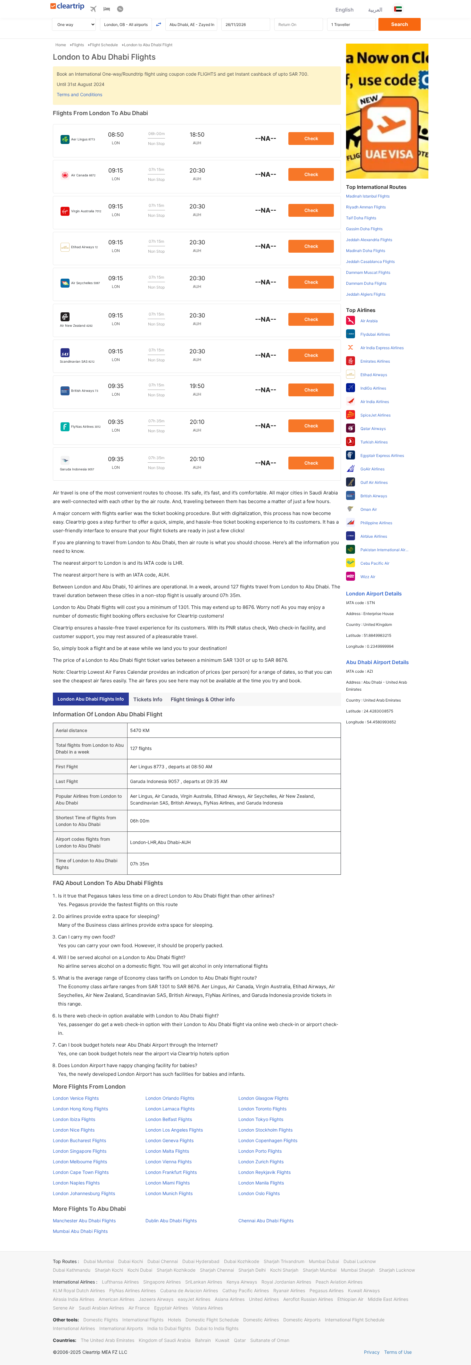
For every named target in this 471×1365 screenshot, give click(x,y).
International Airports (121, 1328)
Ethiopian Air (350, 1299)
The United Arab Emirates (107, 1340)
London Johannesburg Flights (84, 1193)
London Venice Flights (76, 1098)
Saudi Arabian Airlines (101, 1307)
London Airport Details (374, 593)
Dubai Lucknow (359, 1261)
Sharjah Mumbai (319, 1270)
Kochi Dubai (140, 1270)
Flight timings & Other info (203, 699)
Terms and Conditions (79, 94)
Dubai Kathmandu (71, 1270)
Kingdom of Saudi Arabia (165, 1340)
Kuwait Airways (364, 1290)
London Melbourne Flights (80, 1161)
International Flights (142, 1319)
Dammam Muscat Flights (368, 272)
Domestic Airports (301, 1319)
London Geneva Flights (169, 1140)
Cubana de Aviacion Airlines (189, 1290)
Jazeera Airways (156, 1299)
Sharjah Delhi (252, 1270)
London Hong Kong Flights (80, 1108)
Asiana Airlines (229, 1299)
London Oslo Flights (259, 1193)
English (344, 9)
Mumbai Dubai (324, 1261)
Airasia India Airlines (73, 1299)
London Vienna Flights (168, 1161)
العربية (375, 9)
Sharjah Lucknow (397, 1270)
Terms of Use (398, 1352)
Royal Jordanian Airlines (286, 1282)
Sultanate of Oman (269, 1340)
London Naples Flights (76, 1182)
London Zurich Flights (261, 1161)
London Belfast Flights (168, 1119)
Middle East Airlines (388, 1299)
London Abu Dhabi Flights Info (91, 699)
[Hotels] (107, 10)
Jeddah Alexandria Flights (369, 239)
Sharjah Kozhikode (176, 1270)
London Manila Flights (261, 1182)
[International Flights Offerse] (120, 10)
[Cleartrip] (67, 7)
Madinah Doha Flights (365, 250)
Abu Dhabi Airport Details (377, 662)
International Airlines (74, 1328)
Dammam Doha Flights (366, 283)
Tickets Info (147, 699)
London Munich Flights (169, 1193)
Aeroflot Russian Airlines (308, 1299)
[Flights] (93, 10)
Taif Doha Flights (361, 217)
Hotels (174, 1319)
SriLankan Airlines (203, 1282)
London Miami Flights (167, 1182)
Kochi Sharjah (284, 1270)
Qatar (240, 1340)
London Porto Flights (260, 1151)
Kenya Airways (242, 1282)
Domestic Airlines (261, 1319)
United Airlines (264, 1299)
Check (311, 138)
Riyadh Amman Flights (366, 207)
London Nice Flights (74, 1130)
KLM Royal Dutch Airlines (79, 1290)
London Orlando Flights (169, 1098)
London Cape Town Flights (81, 1172)
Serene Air (63, 1307)
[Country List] (398, 9)
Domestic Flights (100, 1319)
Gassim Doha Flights (364, 228)
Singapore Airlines (162, 1282)
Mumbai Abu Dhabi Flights (80, 1231)
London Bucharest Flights (79, 1140)
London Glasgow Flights (263, 1098)
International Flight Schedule (354, 1319)
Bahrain (203, 1340)
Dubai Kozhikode (241, 1261)
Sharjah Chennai (217, 1270)
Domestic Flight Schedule (212, 1319)
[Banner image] (387, 111)
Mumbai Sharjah (358, 1270)
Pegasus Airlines (326, 1290)
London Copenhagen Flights (267, 1140)
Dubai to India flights (216, 1328)
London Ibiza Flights (74, 1119)
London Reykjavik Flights (264, 1172)
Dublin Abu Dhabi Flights (171, 1220)
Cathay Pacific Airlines (245, 1290)
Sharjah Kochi (109, 1270)
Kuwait (222, 1340)
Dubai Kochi (130, 1261)
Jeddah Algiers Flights (365, 294)
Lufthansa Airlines (120, 1282)
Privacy (372, 1352)
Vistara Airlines (207, 1307)
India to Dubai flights (169, 1328)
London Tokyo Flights (260, 1119)
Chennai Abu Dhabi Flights (265, 1220)
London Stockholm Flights (265, 1130)
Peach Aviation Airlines (339, 1282)
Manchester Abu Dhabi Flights (84, 1220)
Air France (139, 1307)
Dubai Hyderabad (200, 1261)
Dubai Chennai (162, 1261)
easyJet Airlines (194, 1299)
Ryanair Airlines (289, 1290)
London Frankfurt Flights (171, 1172)
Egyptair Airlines (171, 1307)
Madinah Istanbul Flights (368, 196)
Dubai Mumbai (99, 1261)
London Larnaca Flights (169, 1108)
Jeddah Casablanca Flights (370, 261)
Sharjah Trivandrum (284, 1261)
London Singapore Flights (79, 1151)
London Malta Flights (167, 1151)
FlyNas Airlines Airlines (132, 1290)
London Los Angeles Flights (174, 1130)
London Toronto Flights (262, 1108)
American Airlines (116, 1299)
